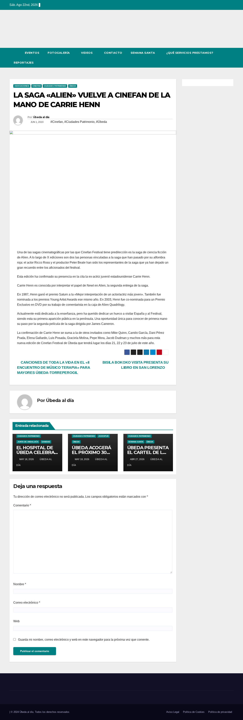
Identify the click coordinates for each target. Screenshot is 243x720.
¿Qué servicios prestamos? (189, 52)
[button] (223, 57)
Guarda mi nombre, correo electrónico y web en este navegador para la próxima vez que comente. (83, 639)
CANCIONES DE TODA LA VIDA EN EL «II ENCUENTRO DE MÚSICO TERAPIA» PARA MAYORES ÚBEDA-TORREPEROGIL (53, 367)
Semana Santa (143, 52)
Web (16, 621)
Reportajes (24, 62)
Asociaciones (21, 86)
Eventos (32, 52)
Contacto (113, 52)
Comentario (22, 505)
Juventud (103, 436)
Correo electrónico (26, 602)
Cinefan (36, 86)
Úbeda (72, 86)
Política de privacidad (220, 712)
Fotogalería (59, 52)
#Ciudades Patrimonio (79, 121)
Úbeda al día (41, 117)
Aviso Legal (172, 712)
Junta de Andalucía (27, 442)
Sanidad (46, 442)
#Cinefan (56, 121)
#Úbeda (101, 121)
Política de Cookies (193, 712)
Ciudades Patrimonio (55, 86)
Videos (87, 52)
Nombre (19, 584)
